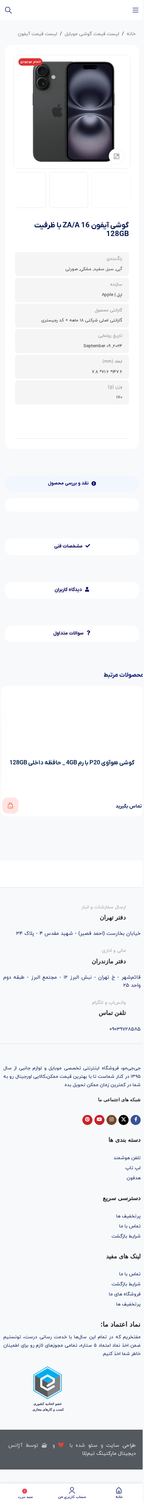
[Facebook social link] (136, 1120)
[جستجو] (8, 10)
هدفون (134, 1178)
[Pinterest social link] (87, 1120)
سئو (92, 1445)
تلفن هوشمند (127, 1158)
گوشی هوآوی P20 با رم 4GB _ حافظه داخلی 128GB (72, 763)
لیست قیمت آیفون (37, 34)
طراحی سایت (121, 1445)
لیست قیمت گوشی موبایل (92, 34)
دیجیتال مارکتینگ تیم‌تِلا (109, 1453)
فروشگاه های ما (125, 1294)
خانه (131, 34)
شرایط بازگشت (126, 1236)
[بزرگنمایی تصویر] (116, 156)
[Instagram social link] (111, 1120)
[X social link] (124, 1120)
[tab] (72, 484)
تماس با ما (130, 1226)
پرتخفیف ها (128, 1216)
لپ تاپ (133, 1168)
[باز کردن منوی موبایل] (135, 10)
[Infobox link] (72, 911)
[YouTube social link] (99, 1120)
